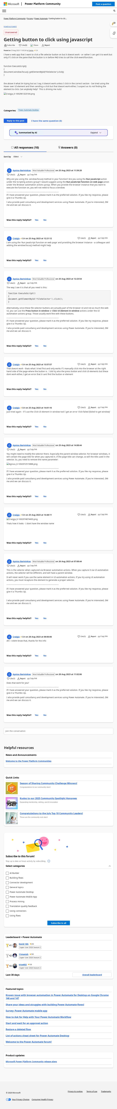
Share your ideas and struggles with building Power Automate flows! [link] (45, 1004)
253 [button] (32, 944)
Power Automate (41, 18)
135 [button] (30, 964)
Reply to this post (15, 120)
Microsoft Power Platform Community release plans (31, 1061)
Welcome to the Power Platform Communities (28, 761)
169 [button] (32, 954)
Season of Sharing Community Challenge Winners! (48, 783)
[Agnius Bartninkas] (9, 170)
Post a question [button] (103, 4)
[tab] (25, 149)
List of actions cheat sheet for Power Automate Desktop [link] (37, 1035)
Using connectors (18, 911)
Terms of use (91, 1091)
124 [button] (36, 50)
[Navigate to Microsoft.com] (11, 4)
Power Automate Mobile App (23, 897)
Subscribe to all (58, 923)
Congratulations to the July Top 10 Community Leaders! (51, 813)
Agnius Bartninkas (22, 170)
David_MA (24, 944)
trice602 (23, 964)
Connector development (21, 882)
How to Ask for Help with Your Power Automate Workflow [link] (38, 1017)
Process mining (17, 901)
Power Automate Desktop (28, 110)
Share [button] (36, 45)
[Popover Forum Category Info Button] (49, 861)
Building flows (16, 878)
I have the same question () (46, 120)
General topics (17, 887)
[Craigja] (9, 238)
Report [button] (47, 45)
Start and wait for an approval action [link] (27, 1023)
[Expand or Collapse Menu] (4, 11)
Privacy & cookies (75, 1091)
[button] (103, 5)
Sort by (7, 156)
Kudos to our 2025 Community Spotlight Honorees (48, 798)
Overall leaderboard (92, 974)
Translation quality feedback (23, 906)
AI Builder (14, 873)
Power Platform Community (42, 3)
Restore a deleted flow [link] (18, 1029)
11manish (23, 954)
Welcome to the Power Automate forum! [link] (29, 1041)
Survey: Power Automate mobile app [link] (26, 1010)
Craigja (31, 50)
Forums (30, 18)
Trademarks (106, 1091)
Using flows (15, 915)
